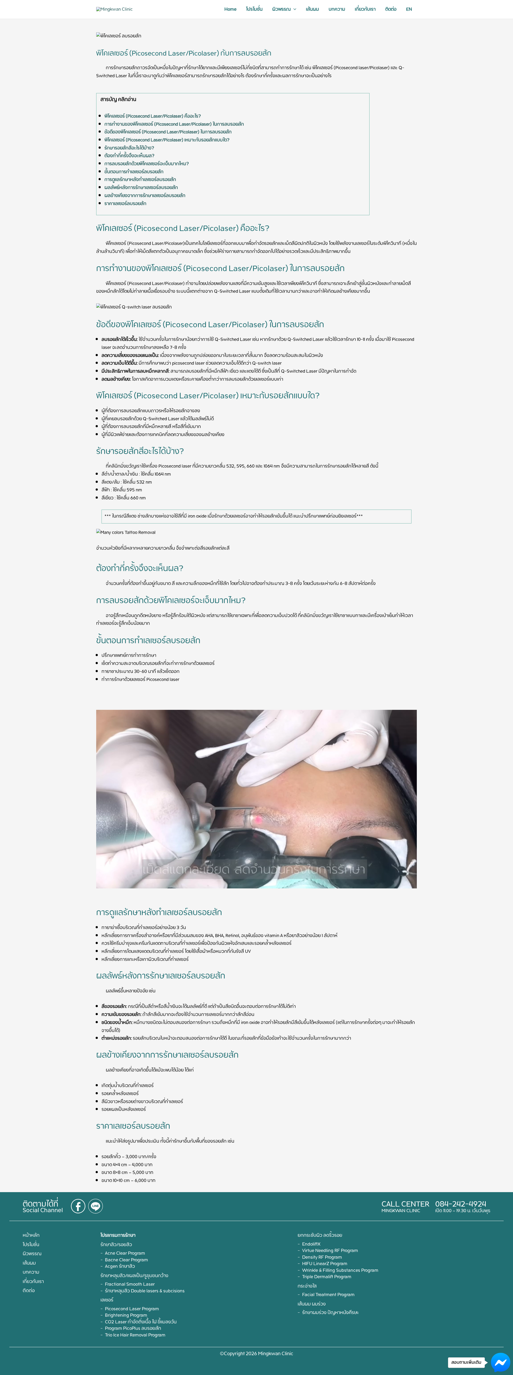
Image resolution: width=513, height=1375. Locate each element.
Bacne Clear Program (126, 1260)
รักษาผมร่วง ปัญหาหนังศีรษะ (330, 1313)
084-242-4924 (460, 1204)
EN (409, 9)
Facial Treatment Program (328, 1295)
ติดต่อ (391, 9)
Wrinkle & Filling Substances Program (340, 1270)
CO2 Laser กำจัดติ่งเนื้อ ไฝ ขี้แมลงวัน (141, 1322)
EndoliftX (311, 1244)
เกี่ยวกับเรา (365, 9)
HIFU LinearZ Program (324, 1264)
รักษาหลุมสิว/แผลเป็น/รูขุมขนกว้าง (134, 1276)
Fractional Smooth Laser (130, 1284)
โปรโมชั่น (254, 9)
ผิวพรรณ (281, 9)
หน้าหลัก (31, 1235)
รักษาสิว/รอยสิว (116, 1245)
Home (230, 9)
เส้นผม (312, 9)
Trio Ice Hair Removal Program (135, 1335)
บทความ (337, 9)
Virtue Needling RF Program (330, 1250)
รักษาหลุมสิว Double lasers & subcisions (145, 1291)
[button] (293, 9)
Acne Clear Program (125, 1253)
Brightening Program (126, 1315)
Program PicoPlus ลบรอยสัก (133, 1328)
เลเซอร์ (106, 1300)
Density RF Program (322, 1257)
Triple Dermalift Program (326, 1277)
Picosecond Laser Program (132, 1309)
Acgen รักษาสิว (120, 1266)
